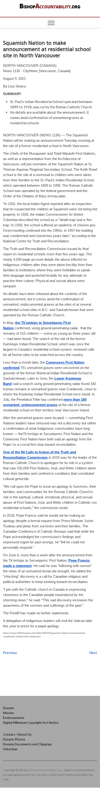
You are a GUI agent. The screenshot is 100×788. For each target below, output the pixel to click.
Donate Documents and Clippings (27, 744)
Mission (8, 713)
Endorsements (13, 718)
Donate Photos (14, 739)
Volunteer (10, 749)
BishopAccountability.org (45, 770)
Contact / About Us (17, 734)
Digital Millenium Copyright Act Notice (31, 722)
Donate (8, 708)
